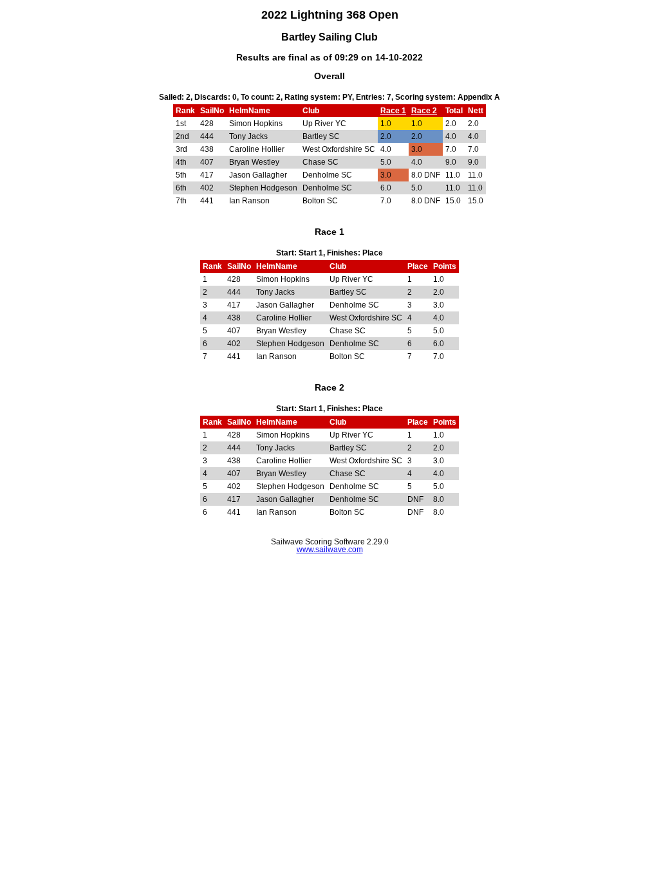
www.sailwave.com (330, 549)
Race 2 (424, 111)
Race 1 (393, 111)
